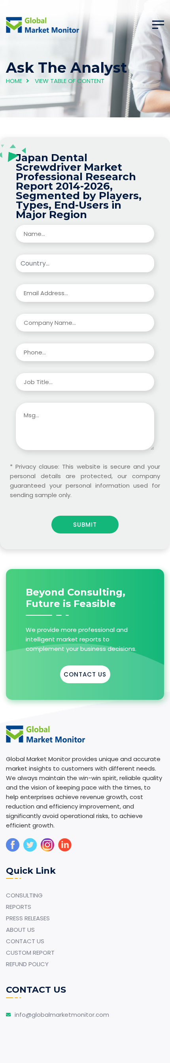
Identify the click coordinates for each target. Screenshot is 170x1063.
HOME (14, 81)
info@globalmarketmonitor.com (62, 1014)
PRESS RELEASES (28, 918)
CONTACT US (85, 674)
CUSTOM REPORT (30, 952)
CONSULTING (24, 895)
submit (85, 524)
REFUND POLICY (27, 964)
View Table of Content (69, 81)
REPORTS (18, 907)
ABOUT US (20, 929)
